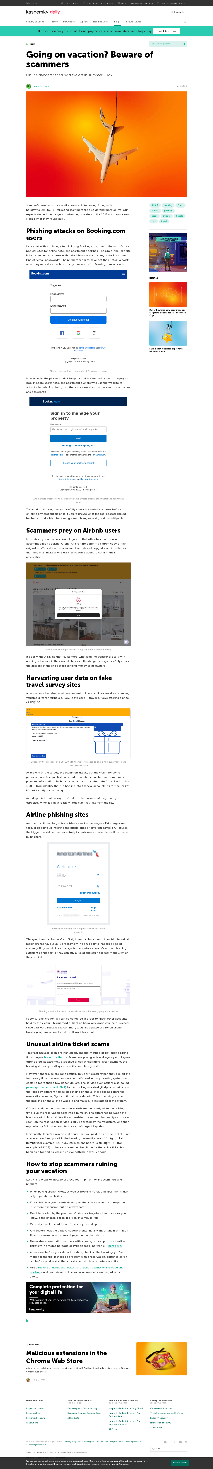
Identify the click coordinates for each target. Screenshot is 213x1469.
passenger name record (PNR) (46, 1087)
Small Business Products (81, 1400)
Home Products (71, 3)
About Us (40, 1452)
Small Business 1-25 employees (100, 3)
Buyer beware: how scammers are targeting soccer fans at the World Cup (167, 313)
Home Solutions (34, 1400)
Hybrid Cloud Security (160, 1423)
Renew (54, 21)
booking (168, 205)
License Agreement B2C (134, 1442)
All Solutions (32, 1423)
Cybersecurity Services (161, 1408)
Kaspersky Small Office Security (82, 1408)
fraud (180, 205)
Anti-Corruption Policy (114, 1442)
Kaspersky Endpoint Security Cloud (84, 1413)
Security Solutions (35, 21)
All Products (73, 1418)
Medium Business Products (123, 1400)
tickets (179, 216)
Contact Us (30, 1452)
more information (120, 1464)
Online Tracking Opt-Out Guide (90, 1442)
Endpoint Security (159, 1418)
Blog (116, 21)
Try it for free (166, 31)
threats (166, 216)
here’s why (115, 1246)
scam (32, 44)
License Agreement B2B (37, 1445)
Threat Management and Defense (166, 1413)
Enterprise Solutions (161, 1400)
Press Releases (81, 1452)
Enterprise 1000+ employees (172, 3)
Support (83, 21)
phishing (168, 210)
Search (184, 44)
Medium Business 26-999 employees (137, 3)
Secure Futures (133, 21)
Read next (34, 1344)
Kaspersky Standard (35, 1408)
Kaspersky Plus (33, 1413)
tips (153, 221)
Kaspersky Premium (35, 1418)
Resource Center (100, 21)
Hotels (155, 210)
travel (164, 221)
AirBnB (155, 205)
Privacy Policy (70, 1442)
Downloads (69, 21)
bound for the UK (55, 1057)
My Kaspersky (177, 12)
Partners (50, 1452)
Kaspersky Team (41, 86)
